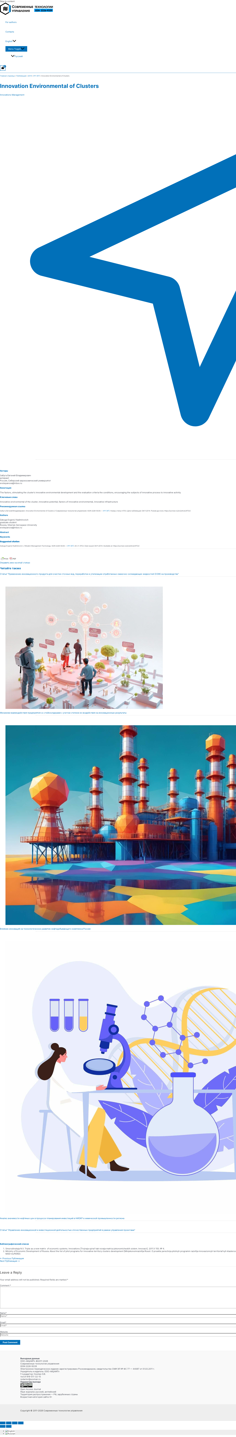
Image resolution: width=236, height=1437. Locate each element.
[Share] (14, 1423)
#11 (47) (36, 76)
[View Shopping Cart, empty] (2, 68)
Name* (3, 1313)
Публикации (21, 76)
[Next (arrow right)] (8, 1426)
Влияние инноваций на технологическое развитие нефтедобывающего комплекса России (45, 929)
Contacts (9, 31)
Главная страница (7, 76)
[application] (14, 41)
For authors (11, 22)
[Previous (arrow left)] (2, 1426)
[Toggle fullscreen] (8, 1423)
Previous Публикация (12, 1258)
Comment (5, 1285)
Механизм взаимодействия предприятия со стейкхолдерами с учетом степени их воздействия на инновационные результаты (63, 712)
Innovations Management (12, 94)
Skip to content (7, 1)
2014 (30, 76)
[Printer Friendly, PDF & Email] (8, 560)
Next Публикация (10, 1261)
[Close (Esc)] (20, 1423)
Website (4, 1332)
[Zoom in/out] (2, 1423)
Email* (3, 1322)
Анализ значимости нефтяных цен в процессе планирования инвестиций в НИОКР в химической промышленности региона (62, 1218)
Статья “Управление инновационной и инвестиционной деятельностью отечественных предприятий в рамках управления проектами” (67, 1230)
